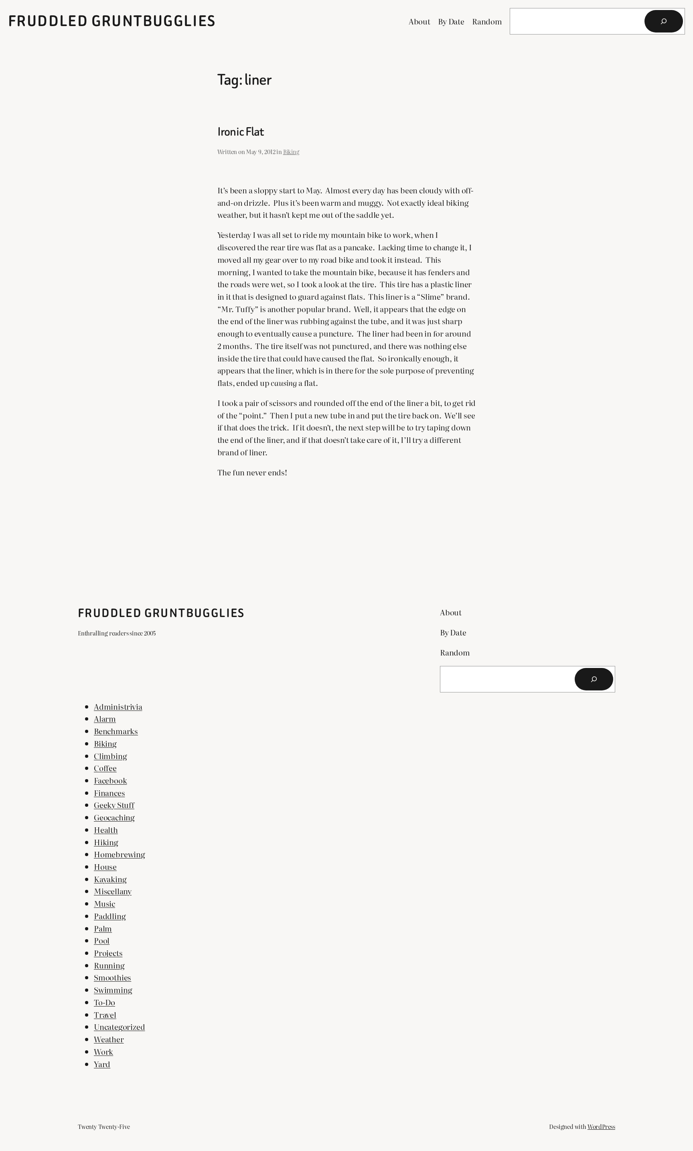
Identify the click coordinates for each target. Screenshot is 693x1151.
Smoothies (112, 977)
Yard (102, 1064)
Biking (291, 151)
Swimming (113, 989)
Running (109, 965)
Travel (105, 1014)
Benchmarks (116, 731)
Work (103, 1051)
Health (106, 829)
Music (104, 903)
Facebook (110, 780)
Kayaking (110, 879)
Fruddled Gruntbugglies (112, 21)
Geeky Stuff (114, 804)
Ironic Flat (240, 132)
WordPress (601, 1126)
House (105, 866)
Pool (101, 940)
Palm (103, 928)
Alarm (105, 718)
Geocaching (114, 817)
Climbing (110, 755)
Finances (109, 792)
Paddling (110, 916)
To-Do (104, 1002)
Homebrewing (119, 854)
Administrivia (118, 706)
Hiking (106, 842)
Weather (109, 1039)
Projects (108, 952)
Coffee (105, 767)
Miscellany (113, 891)
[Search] (663, 21)
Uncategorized (119, 1026)
